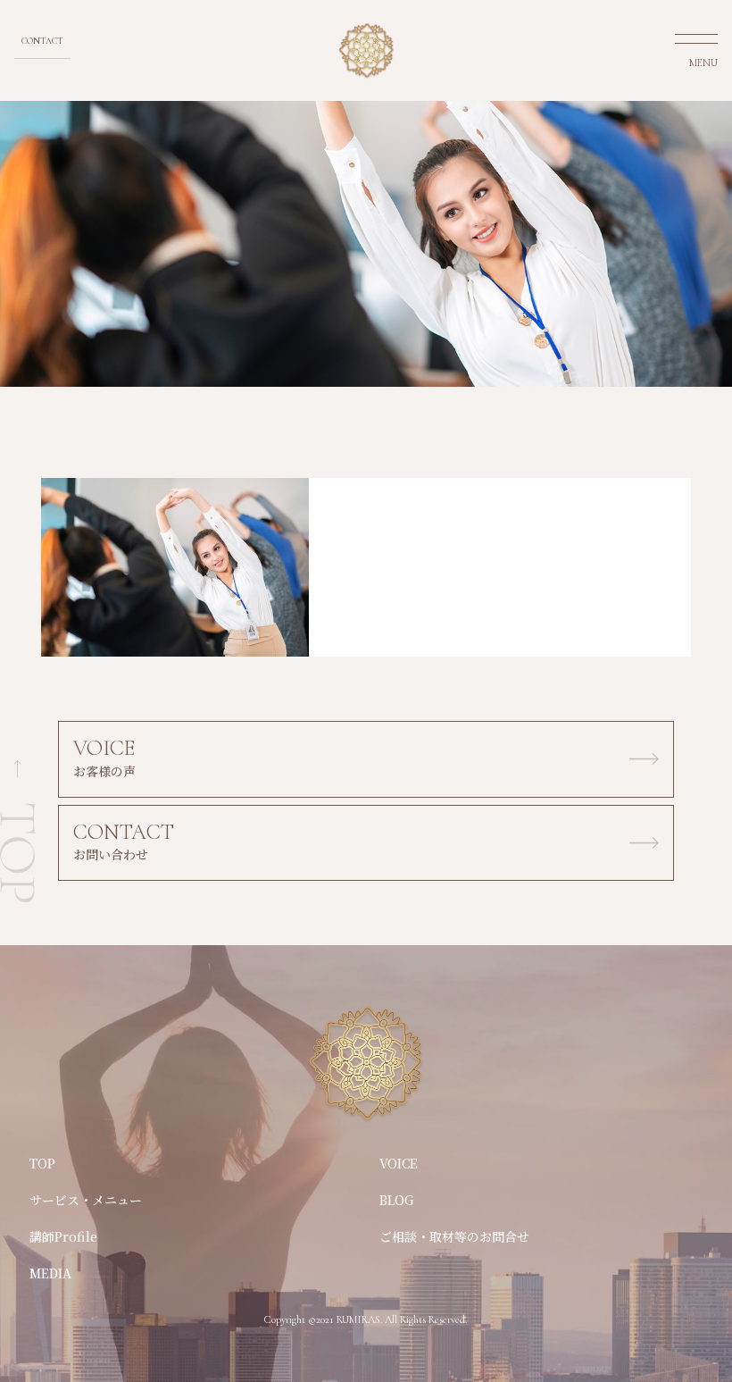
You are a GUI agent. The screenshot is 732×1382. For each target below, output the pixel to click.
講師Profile (63, 1236)
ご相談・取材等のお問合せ (454, 1236)
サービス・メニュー (85, 1200)
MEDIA (50, 1273)
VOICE (398, 1163)
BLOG (396, 1200)
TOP (42, 1163)
